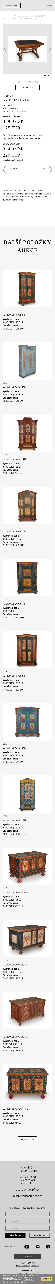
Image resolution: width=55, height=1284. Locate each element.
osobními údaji (29, 1280)
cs (45, 5)
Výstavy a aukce (21, 16)
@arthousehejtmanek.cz (27, 1265)
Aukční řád (27, 1183)
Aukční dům (27, 1167)
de (51, 5)
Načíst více (27, 1139)
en (48, 5)
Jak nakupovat (27, 1177)
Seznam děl (7, 18)
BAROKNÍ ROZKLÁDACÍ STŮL (27, 18)
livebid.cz (38, 138)
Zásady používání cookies (27, 1196)
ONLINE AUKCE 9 (37, 16)
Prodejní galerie (27, 1170)
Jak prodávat (27, 1180)
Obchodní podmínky (27, 1189)
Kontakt (27, 1256)
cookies (22, 1282)
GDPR (27, 1193)
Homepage (7, 16)
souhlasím (46, 1279)
